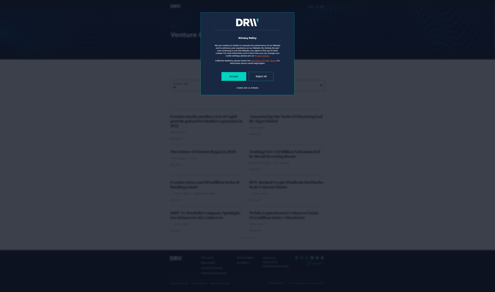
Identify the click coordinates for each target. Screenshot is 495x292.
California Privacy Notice (264, 61)
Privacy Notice (262, 56)
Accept (234, 76)
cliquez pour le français (247, 88)
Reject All (261, 76)
